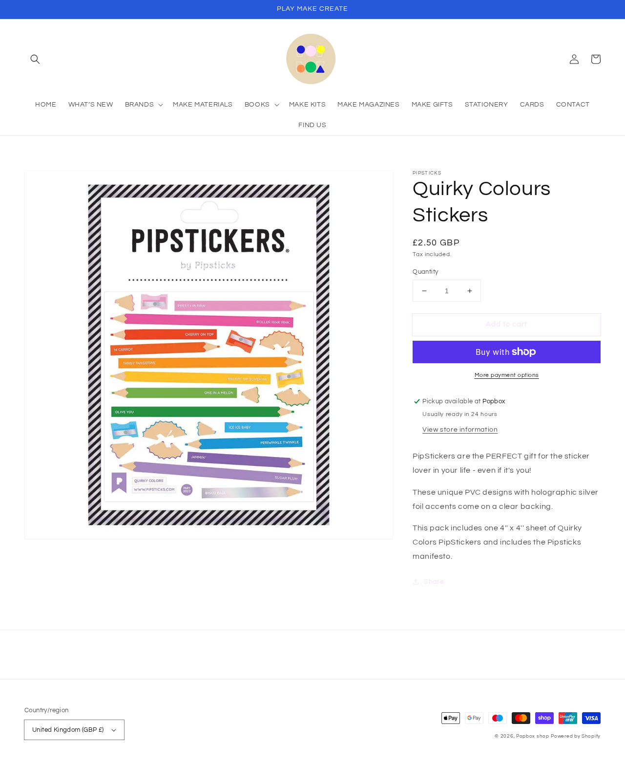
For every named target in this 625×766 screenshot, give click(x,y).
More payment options (507, 375)
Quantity (425, 271)
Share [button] (434, 581)
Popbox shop (532, 736)
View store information (460, 429)
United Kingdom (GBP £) (68, 729)
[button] (35, 59)
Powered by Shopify (576, 736)
